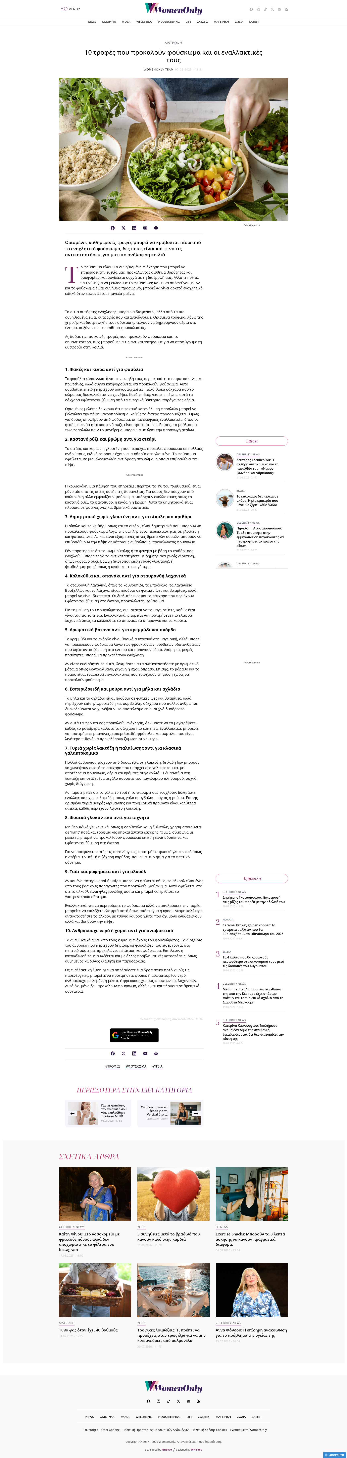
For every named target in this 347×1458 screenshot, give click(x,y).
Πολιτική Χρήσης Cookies (209, 1430)
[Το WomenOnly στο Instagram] (257, 9)
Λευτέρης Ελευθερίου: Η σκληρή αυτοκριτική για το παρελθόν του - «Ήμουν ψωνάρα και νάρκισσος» (258, 466)
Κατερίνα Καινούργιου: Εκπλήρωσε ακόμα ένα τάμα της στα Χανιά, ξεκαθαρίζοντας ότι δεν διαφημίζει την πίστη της (253, 1032)
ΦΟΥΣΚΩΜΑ (137, 1066)
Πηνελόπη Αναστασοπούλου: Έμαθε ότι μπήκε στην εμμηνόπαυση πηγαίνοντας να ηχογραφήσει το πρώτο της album (260, 537)
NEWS (92, 21)
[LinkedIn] (134, 228)
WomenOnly (173, 1387)
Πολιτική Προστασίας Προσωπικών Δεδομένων (155, 1430)
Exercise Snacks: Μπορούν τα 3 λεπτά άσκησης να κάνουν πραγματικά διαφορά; (250, 1239)
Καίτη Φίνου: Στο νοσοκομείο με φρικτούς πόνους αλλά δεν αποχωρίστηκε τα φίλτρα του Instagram (89, 1241)
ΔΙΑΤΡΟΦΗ (173, 43)
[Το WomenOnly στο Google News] (278, 9)
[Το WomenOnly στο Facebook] (250, 9)
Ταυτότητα (90, 1430)
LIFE (188, 21)
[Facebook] (113, 228)
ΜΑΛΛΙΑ (228, 919)
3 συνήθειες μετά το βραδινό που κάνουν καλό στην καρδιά (168, 1236)
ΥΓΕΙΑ (158, 1066)
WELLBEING (144, 21)
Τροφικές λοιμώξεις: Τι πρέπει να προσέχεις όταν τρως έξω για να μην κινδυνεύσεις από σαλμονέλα (171, 1335)
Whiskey (196, 1449)
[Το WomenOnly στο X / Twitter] (271, 9)
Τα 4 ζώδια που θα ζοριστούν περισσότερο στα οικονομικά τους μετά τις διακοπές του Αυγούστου (253, 961)
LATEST (254, 21)
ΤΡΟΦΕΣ (113, 1066)
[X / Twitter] (123, 228)
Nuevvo (167, 1449)
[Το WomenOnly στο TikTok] (264, 9)
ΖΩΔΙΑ (239, 21)
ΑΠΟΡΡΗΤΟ (336, 1455)
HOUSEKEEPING (169, 21)
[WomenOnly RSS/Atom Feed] (285, 9)
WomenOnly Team (159, 69)
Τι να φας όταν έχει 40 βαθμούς (88, 1330)
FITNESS (222, 1227)
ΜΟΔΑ (126, 21)
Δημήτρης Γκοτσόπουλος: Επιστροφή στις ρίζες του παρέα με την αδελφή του (254, 899)
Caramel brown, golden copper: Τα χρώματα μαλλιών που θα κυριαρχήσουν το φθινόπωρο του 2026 (253, 929)
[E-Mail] (145, 228)
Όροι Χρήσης (110, 1430)
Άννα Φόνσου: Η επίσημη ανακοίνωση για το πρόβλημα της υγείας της (251, 1332)
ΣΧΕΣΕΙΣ (202, 21)
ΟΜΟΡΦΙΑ (109, 21)
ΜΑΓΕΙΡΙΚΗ (221, 21)
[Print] (156, 228)
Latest (252, 441)
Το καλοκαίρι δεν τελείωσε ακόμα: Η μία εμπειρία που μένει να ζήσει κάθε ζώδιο (257, 500)
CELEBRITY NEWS (248, 454)
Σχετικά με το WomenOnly (248, 1430)
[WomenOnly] (173, 9)
